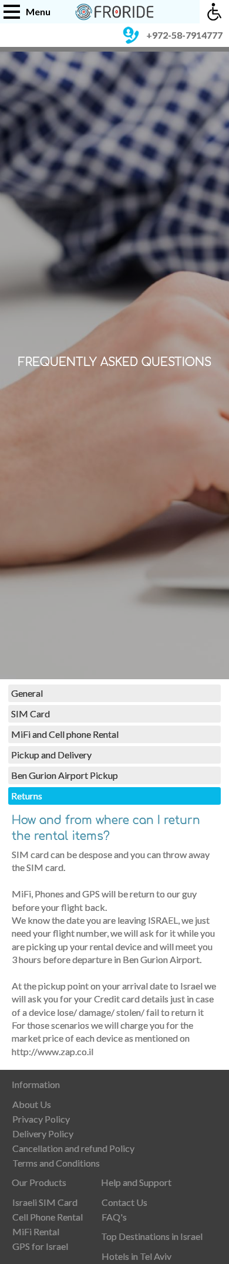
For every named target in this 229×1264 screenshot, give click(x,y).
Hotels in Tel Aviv (136, 1256)
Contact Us (124, 1202)
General (27, 693)
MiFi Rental (35, 1231)
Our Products (39, 1182)
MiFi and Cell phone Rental (65, 734)
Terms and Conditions (56, 1162)
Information (36, 1084)
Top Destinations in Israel (152, 1236)
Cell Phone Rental (47, 1216)
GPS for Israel (40, 1246)
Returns (26, 795)
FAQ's (114, 1216)
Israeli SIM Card (45, 1202)
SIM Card (30, 713)
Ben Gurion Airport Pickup (64, 775)
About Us (31, 1104)
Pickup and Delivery (51, 754)
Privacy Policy (41, 1118)
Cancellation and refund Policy (73, 1148)
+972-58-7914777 (184, 34)
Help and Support (136, 1182)
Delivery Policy (42, 1133)
